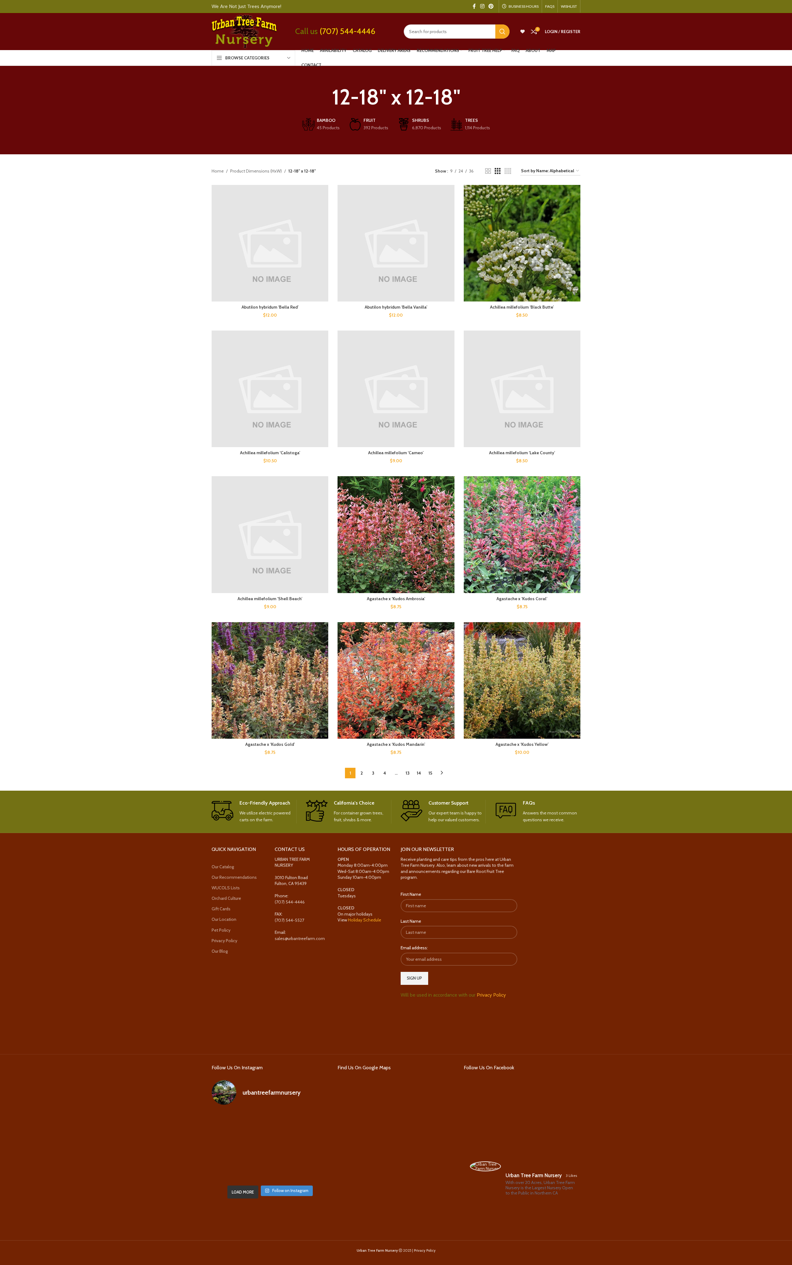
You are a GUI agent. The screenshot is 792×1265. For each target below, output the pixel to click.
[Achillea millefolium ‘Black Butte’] (522, 243)
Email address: (414, 948)
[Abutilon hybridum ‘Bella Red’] (270, 243)
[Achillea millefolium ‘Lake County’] (522, 389)
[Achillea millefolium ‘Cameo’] (396, 389)
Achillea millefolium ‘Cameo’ (396, 452)
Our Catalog (223, 867)
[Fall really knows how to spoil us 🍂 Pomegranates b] (230, 1170)
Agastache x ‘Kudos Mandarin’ (396, 744)
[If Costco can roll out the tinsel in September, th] (230, 1146)
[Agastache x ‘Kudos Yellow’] (522, 680)
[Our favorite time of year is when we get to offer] (309, 1146)
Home (218, 171)
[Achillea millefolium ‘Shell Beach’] (270, 534)
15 (430, 773)
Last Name (411, 921)
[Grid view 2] (488, 171)
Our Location (224, 919)
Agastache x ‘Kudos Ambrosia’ (396, 598)
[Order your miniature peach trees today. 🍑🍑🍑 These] (309, 1122)
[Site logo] (244, 31)
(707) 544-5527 (289, 920)
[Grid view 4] (508, 171)
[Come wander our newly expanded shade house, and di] (270, 1122)
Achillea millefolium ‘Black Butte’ (522, 307)
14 (419, 773)
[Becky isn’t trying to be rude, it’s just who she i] (309, 1170)
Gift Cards (221, 909)
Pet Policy (221, 930)
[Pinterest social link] (491, 6)
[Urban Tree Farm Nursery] (485, 1166)
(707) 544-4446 (347, 31)
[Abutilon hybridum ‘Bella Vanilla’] (396, 243)
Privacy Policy (224, 940)
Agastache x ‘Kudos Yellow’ (522, 744)
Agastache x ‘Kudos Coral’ (522, 598)
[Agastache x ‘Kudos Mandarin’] (396, 680)
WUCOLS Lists (226, 888)
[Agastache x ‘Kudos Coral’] (522, 534)
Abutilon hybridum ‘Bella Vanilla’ (396, 307)
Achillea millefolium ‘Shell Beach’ (270, 598)
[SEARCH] (502, 31)
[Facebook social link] (474, 6)
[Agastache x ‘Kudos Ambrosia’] (396, 534)
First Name (411, 894)
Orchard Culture (226, 898)
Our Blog (220, 951)
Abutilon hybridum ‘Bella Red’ (270, 307)
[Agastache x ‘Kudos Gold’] (270, 680)
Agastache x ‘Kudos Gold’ (270, 744)
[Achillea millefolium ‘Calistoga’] (270, 389)
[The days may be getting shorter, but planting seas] (270, 1146)
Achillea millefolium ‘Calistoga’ (270, 452)
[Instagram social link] (482, 6)
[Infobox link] (254, 811)
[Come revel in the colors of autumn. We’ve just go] (230, 1122)
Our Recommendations (234, 877)
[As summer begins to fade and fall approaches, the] (270, 1170)
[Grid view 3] (498, 171)
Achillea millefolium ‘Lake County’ (522, 452)
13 (408, 773)
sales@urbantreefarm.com (300, 938)
